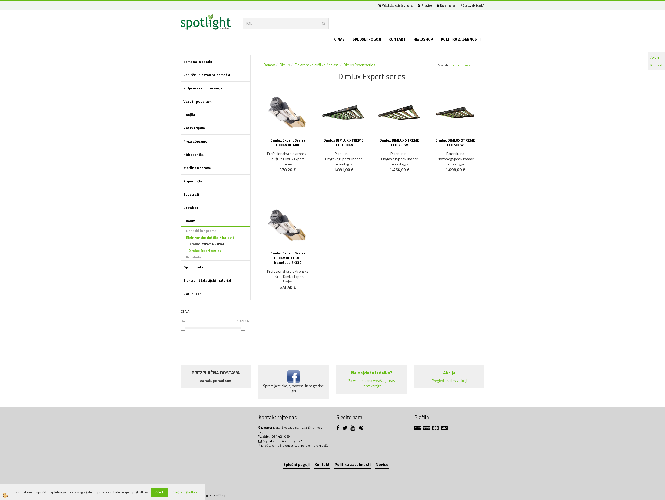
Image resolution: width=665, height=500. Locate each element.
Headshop (423, 39)
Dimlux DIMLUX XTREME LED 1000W (343, 142)
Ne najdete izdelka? (371, 372)
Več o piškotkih (185, 492)
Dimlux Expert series (205, 250)
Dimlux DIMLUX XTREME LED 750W (399, 142)
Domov (269, 64)
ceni (456, 64)
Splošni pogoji (367, 39)
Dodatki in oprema (201, 230)
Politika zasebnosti (461, 39)
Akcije (655, 57)
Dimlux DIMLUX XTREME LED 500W (455, 142)
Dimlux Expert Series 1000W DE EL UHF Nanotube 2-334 (287, 257)
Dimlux (285, 64)
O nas (339, 39)
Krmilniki (193, 257)
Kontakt (656, 65)
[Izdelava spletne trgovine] (221, 495)
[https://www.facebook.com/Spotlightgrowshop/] (339, 428)
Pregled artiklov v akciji (449, 380)
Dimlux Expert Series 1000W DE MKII (287, 142)
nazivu (468, 64)
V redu (160, 492)
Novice (382, 464)
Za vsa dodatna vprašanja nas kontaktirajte (371, 383)
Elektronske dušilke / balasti (210, 237)
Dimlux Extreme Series (206, 244)
